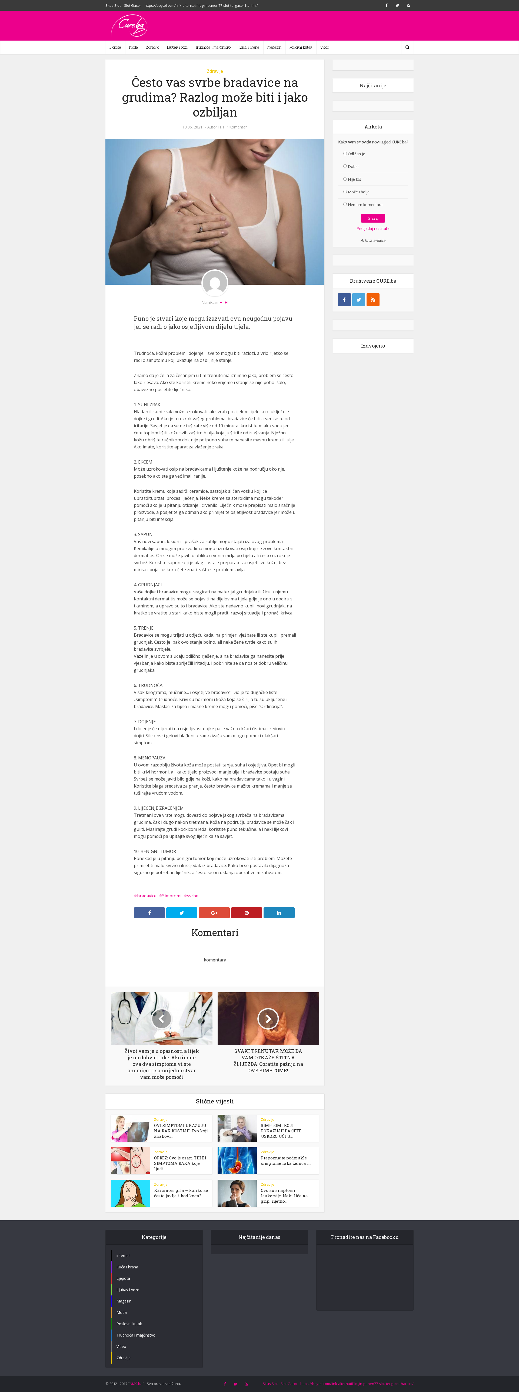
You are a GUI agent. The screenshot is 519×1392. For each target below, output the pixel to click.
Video (324, 47)
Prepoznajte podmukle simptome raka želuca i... (286, 1160)
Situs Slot (113, 5)
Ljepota (115, 47)
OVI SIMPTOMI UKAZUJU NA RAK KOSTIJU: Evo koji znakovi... (181, 1131)
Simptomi (171, 896)
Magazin (274, 47)
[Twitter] (358, 299)
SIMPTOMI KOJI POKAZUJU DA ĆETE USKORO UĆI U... (281, 1131)
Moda (133, 47)
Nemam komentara (365, 204)
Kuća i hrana (249, 47)
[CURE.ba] (129, 26)
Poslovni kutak (301, 47)
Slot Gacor (132, 5)
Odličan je (356, 153)
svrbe (192, 896)
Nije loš (354, 179)
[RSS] (373, 299)
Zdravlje (152, 47)
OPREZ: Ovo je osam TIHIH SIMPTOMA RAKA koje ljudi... (180, 1163)
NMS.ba (136, 1383)
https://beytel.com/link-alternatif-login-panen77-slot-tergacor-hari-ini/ (201, 5)
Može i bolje (359, 191)
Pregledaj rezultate (373, 228)
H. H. (222, 127)
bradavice (147, 896)
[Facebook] (344, 299)
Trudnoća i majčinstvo (213, 47)
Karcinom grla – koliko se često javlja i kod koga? (181, 1193)
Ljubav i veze (177, 47)
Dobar (353, 166)
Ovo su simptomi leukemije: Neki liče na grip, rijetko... (284, 1196)
